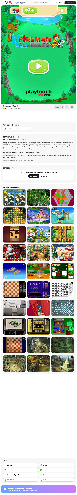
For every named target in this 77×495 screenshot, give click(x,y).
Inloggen (44, 176)
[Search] (31, 2)
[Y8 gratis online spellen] (8, 2)
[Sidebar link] (2, 3)
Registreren (70, 3)
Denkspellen (13, 160)
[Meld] (67, 107)
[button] (9, 158)
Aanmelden (58, 3)
